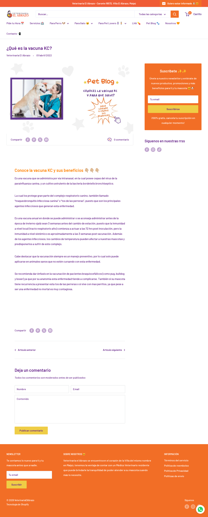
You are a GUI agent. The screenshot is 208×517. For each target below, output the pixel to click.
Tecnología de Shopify (17, 504)
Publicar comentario (31, 430)
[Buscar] (175, 14)
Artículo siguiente (112, 349)
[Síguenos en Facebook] (147, 149)
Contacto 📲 (13, 33)
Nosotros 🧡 (172, 23)
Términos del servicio (176, 460)
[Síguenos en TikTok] (159, 149)
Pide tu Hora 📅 (15, 23)
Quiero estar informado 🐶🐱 (183, 3)
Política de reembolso (176, 465)
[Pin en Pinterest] (34, 139)
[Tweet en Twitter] (40, 139)
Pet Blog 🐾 (153, 23)
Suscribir (16, 484)
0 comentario (121, 139)
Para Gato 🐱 (82, 23)
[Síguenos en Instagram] (153, 149)
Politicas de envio (174, 476)
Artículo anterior (27, 349)
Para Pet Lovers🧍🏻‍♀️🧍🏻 (110, 23)
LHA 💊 (136, 23)
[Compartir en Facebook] (28, 139)
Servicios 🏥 (37, 23)
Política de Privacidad (176, 470)
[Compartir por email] (46, 139)
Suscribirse (173, 109)
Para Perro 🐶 (57, 23)
